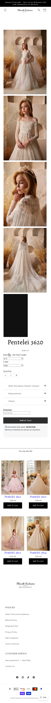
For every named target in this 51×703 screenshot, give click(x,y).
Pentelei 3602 (38, 496)
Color (5, 362)
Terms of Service (12, 644)
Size (14, 355)
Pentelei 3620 (25, 342)
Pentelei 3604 (38, 552)
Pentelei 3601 (13, 496)
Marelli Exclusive (21, 698)
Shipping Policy (11, 626)
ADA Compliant (11, 638)
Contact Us (10, 666)
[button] (5, 10)
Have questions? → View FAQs (17, 660)
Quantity (7, 371)
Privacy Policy (11, 632)
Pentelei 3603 (13, 552)
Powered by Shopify (34, 698)
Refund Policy (11, 620)
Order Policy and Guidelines (17, 614)
